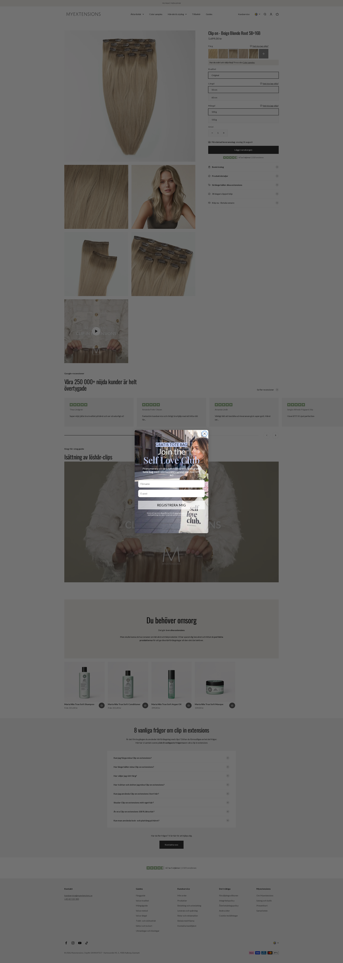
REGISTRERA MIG (171, 505)
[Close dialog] (204, 433)
